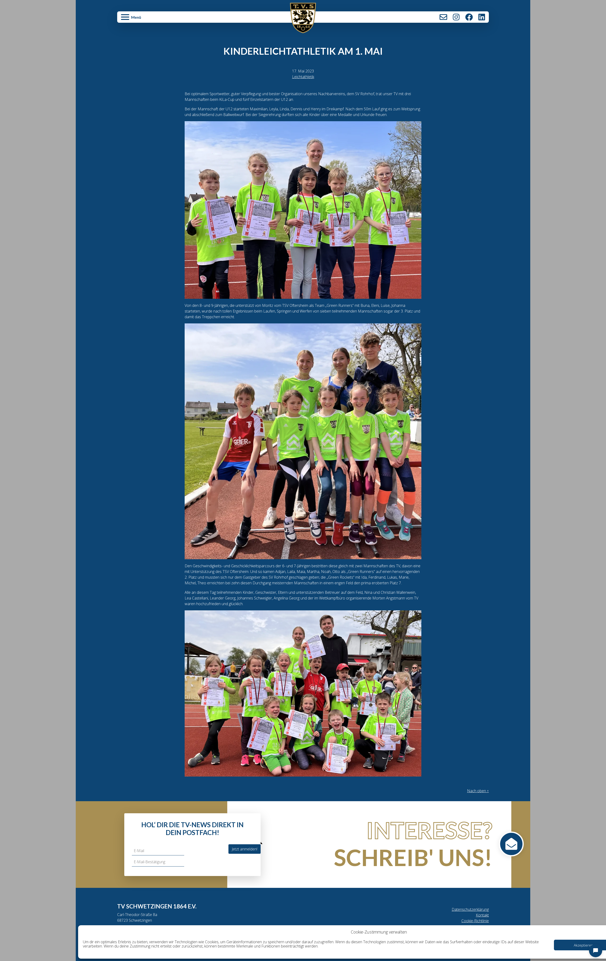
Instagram (456, 17)
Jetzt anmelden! (244, 849)
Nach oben (478, 790)
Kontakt (443, 17)
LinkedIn (481, 17)
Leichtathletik (303, 76)
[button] (179, 19)
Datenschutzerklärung (470, 909)
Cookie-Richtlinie (475, 920)
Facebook (469, 17)
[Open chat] (595, 950)
